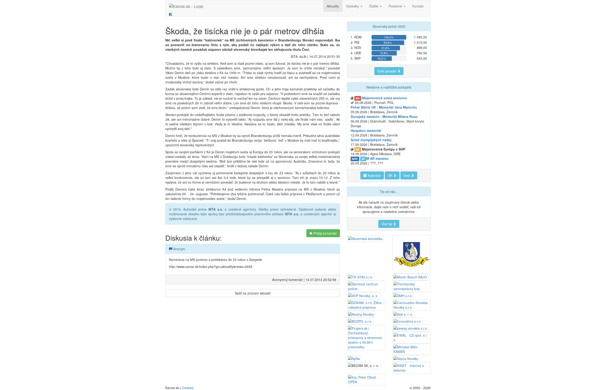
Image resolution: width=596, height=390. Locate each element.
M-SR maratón (377, 158)
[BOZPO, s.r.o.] (360, 320)
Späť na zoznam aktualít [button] (253, 293)
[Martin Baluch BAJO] (410, 276)
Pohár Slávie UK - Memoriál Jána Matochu (384, 107)
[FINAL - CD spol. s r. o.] (411, 337)
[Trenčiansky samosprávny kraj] (411, 286)
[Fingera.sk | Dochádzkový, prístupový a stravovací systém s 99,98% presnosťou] (366, 337)
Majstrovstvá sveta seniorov (384, 98)
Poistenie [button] (396, 6)
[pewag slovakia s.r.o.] (410, 327)
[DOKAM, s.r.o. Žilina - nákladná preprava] (366, 304)
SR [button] (390, 175)
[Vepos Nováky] (405, 358)
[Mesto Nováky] (411, 253)
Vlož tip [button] (387, 224)
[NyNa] (354, 358)
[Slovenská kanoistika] (365, 238)
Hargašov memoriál (366, 130)
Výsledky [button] (353, 6)
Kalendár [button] (374, 175)
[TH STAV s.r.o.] (360, 276)
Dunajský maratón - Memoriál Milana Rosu (384, 116)
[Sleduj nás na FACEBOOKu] (170, 14)
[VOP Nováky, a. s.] (363, 295)
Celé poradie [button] (387, 71)
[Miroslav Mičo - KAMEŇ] (411, 348)
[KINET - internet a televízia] (411, 367)
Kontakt (417, 6)
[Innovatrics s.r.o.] (407, 320)
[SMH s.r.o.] (403, 295)
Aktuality (333, 6)
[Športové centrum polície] (366, 286)
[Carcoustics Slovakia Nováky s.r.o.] (411, 304)
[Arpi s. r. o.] (403, 313)
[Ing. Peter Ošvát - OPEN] (366, 379)
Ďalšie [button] (374, 6)
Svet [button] (407, 175)
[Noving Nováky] (361, 313)
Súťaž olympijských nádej (371, 139)
